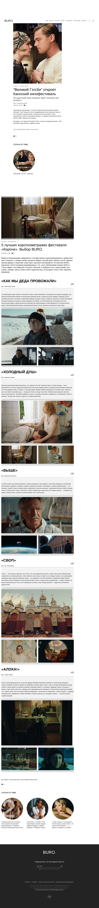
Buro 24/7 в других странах (46, 882)
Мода (47, 20)
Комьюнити (69, 20)
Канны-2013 (34, 129)
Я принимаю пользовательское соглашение (50, 869)
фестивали (5, 779)
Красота (51, 20)
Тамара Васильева (22, 103)
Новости (84, 20)
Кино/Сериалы (24, 86)
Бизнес (63, 20)
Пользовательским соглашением (42, 889)
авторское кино (14, 779)
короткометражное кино (29, 779)
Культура (57, 20)
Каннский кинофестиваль (21, 129)
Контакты (27, 882)
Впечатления (77, 20)
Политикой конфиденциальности (56, 889)
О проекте (34, 882)
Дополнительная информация (64, 882)
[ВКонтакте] (24, 105)
